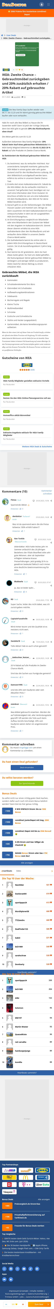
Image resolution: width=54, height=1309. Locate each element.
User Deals (11, 35)
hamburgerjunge (22, 1051)
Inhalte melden (37, 1291)
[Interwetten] (9, 1177)
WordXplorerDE (22, 911)
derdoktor (21, 517)
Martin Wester (21, 1026)
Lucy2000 (16, 97)
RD (14, 599)
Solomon (19, 1008)
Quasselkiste (21, 1034)
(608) (32, 369)
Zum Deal (39, 1304)
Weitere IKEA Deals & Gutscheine (37, 446)
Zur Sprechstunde (27, 783)
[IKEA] (6, 69)
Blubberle (21, 581)
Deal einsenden (27, 767)
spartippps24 (21, 902)
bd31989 (19, 946)
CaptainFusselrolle (19, 620)
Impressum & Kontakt (18, 1291)
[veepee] (9, 1191)
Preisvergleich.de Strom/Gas (27, 1204)
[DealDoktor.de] (14, 4)
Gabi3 (17, 938)
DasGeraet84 (20, 893)
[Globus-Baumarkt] (26, 1170)
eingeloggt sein (26, 747)
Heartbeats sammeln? (27, 972)
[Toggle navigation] (48, 4)
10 (25, 97)
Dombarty (19, 964)
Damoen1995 (19, 684)
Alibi (17, 998)
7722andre (20, 920)
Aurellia (18, 1062)
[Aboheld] (9, 1170)
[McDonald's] (26, 1177)
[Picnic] (9, 1184)
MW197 (18, 1018)
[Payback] (42, 1177)
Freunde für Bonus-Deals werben (29, 1225)
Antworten (14, 509)
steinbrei (19, 705)
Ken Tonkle (20, 540)
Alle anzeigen (27, 863)
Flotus (16, 500)
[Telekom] (26, 1184)
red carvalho (20, 1042)
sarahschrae (20, 955)
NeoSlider (19, 885)
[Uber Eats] (42, 1184)
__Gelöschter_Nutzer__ (20, 658)
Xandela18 (18, 641)
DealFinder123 (21, 929)
